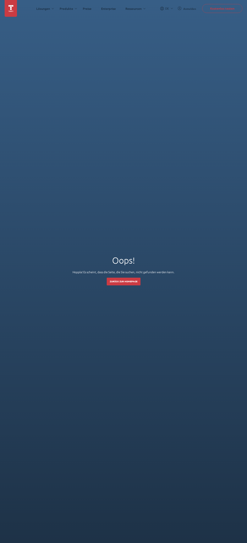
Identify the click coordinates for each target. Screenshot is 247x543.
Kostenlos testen (222, 8)
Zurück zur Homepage (123, 281)
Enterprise (108, 8)
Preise (87, 8)
